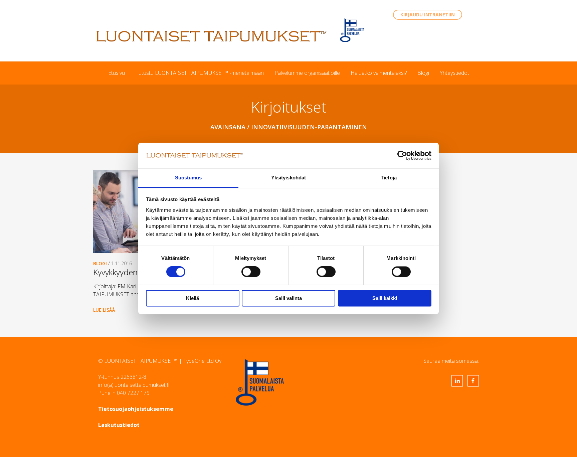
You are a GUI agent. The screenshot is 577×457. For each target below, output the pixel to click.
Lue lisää (104, 310)
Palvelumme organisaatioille (307, 73)
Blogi (423, 73)
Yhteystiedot (454, 73)
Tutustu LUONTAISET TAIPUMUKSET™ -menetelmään (200, 73)
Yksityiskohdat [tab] (288, 177)
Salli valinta (288, 298)
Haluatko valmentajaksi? (379, 73)
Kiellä (192, 298)
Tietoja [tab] (389, 177)
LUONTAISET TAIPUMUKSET (212, 36)
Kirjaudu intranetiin (427, 14)
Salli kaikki (384, 298)
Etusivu (116, 73)
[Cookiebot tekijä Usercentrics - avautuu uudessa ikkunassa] (402, 156)
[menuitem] (116, 72)
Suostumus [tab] (188, 177)
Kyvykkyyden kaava (126, 272)
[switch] (250, 272)
